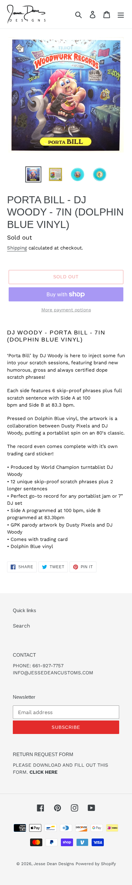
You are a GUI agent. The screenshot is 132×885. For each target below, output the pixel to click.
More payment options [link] (66, 309)
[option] (33, 174)
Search (21, 626)
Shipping (17, 248)
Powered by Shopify (96, 863)
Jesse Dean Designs (54, 863)
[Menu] (121, 14)
